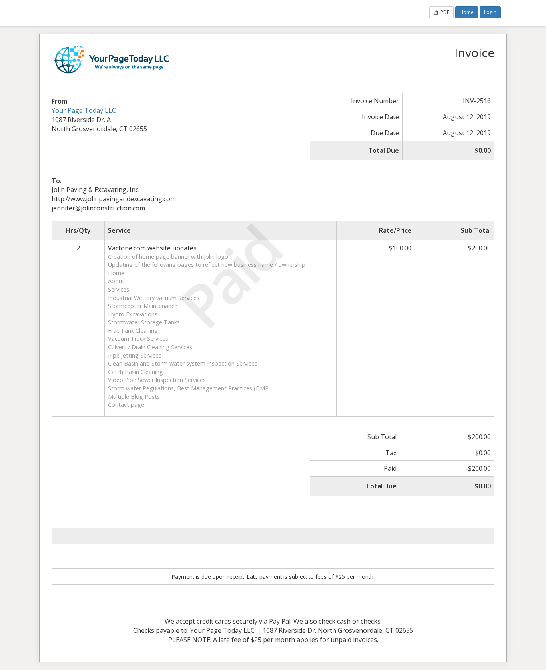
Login (490, 12)
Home (467, 12)
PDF (444, 12)
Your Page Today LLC (84, 110)
